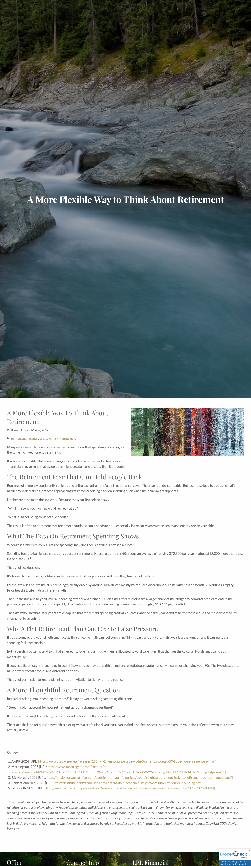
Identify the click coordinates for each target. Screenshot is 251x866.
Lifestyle (45, 438)
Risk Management (64, 438)
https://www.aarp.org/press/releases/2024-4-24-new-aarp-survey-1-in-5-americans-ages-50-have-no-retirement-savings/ (127, 761)
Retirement (18, 438)
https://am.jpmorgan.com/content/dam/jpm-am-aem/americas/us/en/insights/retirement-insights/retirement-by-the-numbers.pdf (139, 777)
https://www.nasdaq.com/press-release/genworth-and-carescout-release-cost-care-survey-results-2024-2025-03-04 (129, 788)
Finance (33, 438)
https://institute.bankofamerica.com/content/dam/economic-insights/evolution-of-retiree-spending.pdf (127, 783)
